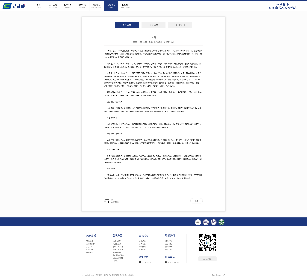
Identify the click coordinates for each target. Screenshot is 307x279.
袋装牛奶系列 (118, 249)
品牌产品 (117, 235)
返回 (196, 201)
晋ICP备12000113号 (218, 275)
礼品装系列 (117, 244)
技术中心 (142, 249)
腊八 (112, 199)
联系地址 (168, 241)
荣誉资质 (89, 252)
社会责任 (168, 244)
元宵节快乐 (115, 202)
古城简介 (89, 241)
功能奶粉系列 (118, 258)
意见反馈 (168, 249)
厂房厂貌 (89, 246)
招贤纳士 (168, 246)
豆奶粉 (115, 261)
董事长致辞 (90, 244)
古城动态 (143, 235)
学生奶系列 (117, 252)
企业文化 (89, 249)
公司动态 (153, 25)
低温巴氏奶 (117, 241)
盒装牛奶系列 (118, 246)
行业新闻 (180, 25)
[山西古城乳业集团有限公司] (13, 6)
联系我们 (170, 235)
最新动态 (126, 25)
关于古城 (91, 235)
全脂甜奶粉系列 (118, 255)
